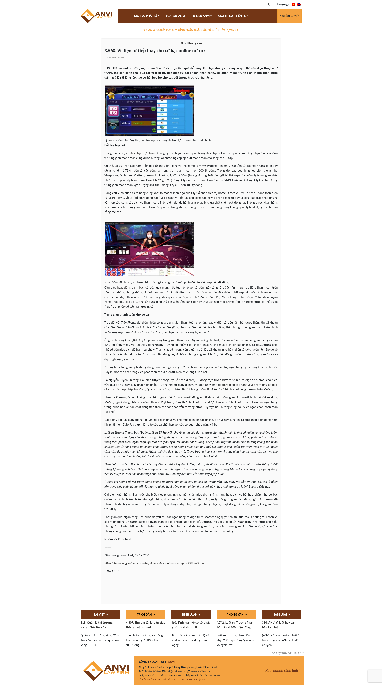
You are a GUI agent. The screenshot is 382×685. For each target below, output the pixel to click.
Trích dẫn (145, 614)
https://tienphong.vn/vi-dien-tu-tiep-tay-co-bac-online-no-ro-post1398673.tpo (154, 563)
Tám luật (281, 614)
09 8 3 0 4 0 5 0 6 (151, 671)
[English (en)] (299, 4)
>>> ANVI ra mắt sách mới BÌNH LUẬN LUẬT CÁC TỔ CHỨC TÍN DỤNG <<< (191, 30)
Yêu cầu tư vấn (289, 16)
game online (153, 482)
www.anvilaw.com (201, 671)
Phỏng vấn (194, 43)
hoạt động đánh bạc (130, 287)
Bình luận (190, 614)
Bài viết (99, 614)
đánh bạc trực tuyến (143, 153)
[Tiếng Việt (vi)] (293, 4)
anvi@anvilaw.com (175, 671)
